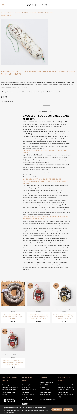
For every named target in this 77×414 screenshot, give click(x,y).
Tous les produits (34, 92)
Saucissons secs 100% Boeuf (19, 92)
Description (42, 111)
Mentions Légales (28, 394)
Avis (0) (51, 111)
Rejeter (68, 410)
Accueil (3, 13)
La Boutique (10, 13)
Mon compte (26, 385)
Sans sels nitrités (55, 92)
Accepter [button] (56, 410)
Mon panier (26, 387)
